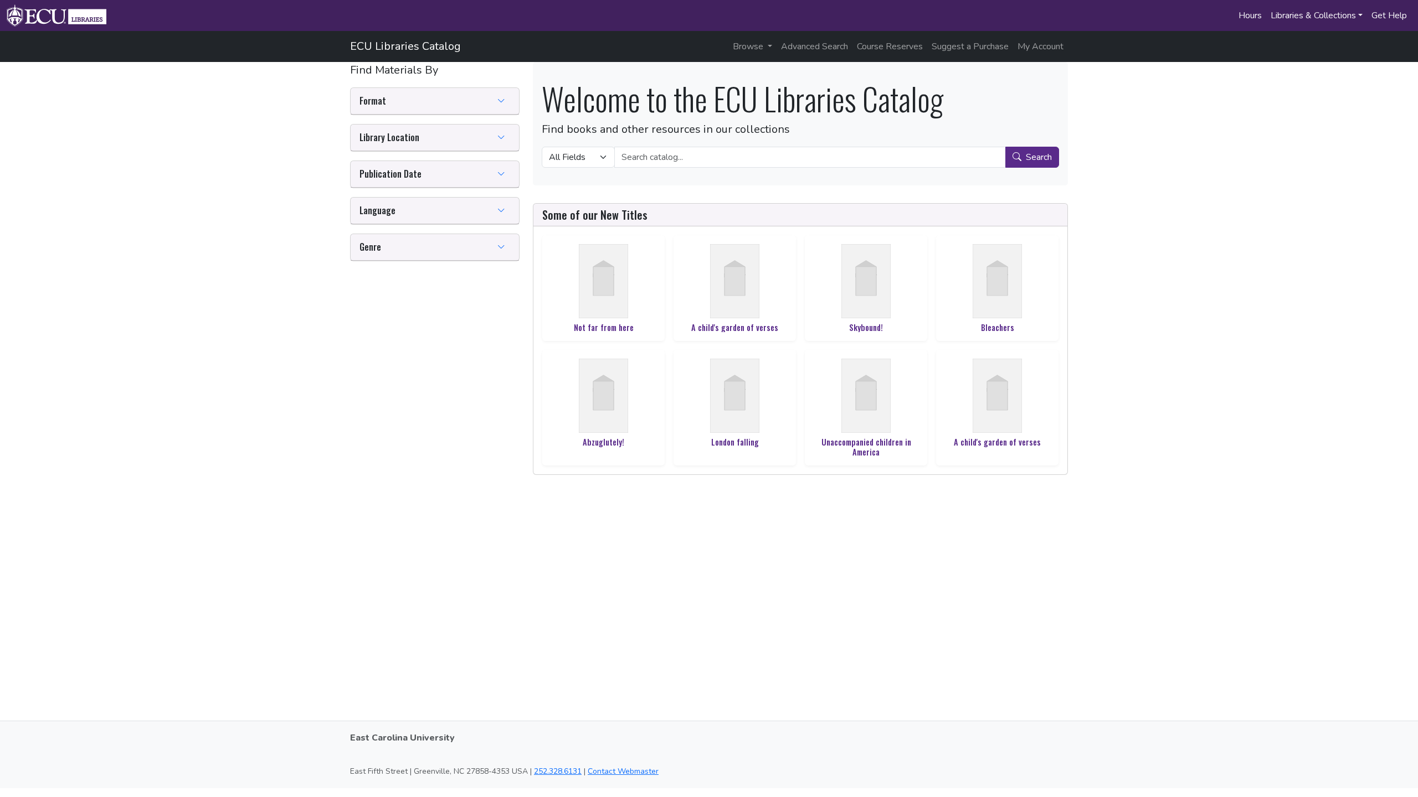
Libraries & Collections (1313, 15)
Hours (1250, 15)
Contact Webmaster (623, 771)
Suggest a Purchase (970, 46)
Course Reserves (890, 46)
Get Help (1389, 15)
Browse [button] (749, 46)
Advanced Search (814, 46)
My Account (1041, 46)
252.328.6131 (558, 771)
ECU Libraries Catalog (405, 46)
